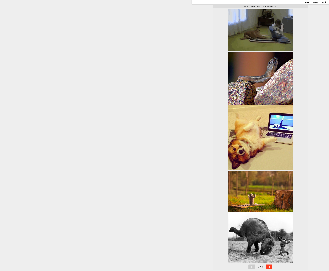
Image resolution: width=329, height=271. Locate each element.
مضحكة (315, 2)
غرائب (323, 2)
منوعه (307, 2)
